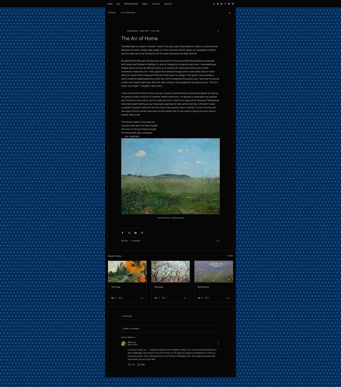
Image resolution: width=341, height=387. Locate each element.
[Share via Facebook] (122, 232)
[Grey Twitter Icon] (229, 3)
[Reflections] (213, 271)
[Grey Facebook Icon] (225, 3)
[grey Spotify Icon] (221, 3)
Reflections (203, 287)
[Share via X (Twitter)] (129, 232)
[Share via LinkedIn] (135, 232)
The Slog (115, 287)
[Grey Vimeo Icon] (232, 3)
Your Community (128, 12)
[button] (229, 13)
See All (230, 256)
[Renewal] (170, 271)
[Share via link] (142, 232)
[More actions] (218, 31)
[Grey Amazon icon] (214, 3)
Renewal (159, 287)
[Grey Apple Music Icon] (217, 3)
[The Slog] (127, 271)
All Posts (111, 12)
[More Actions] (218, 343)
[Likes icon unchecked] (129, 364)
